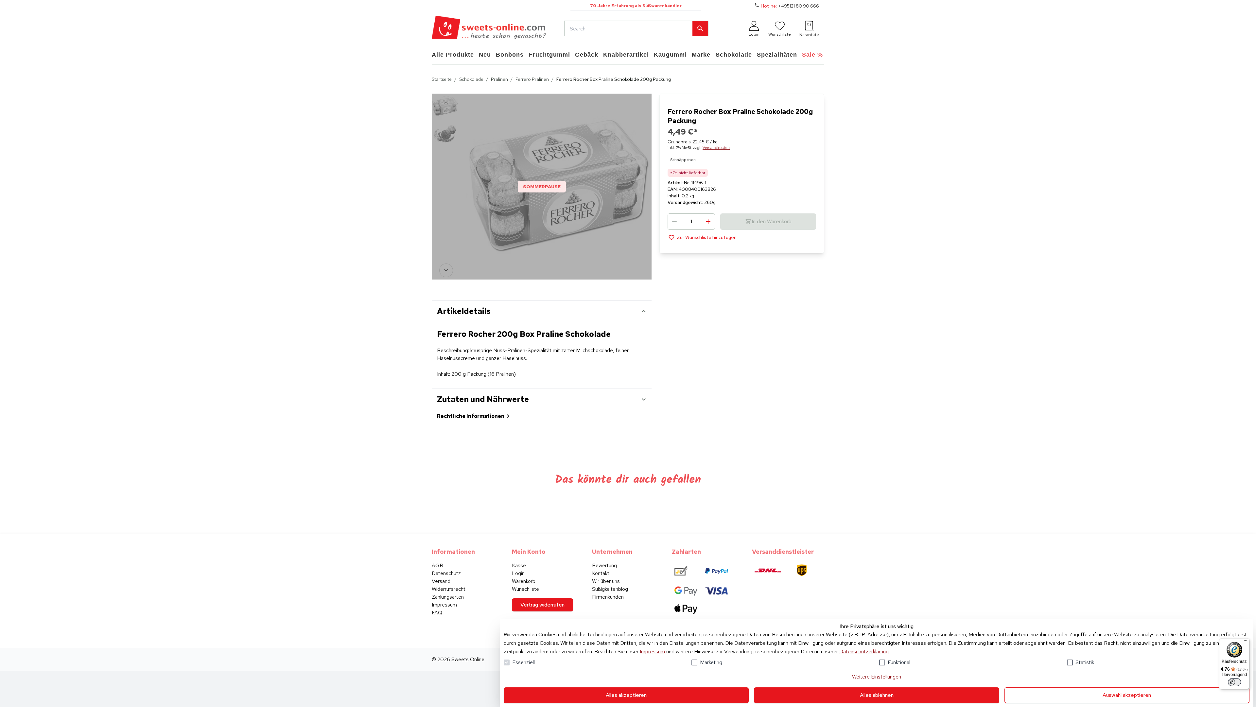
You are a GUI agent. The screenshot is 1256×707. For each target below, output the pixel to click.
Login (518, 573)
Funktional (899, 662)
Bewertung (604, 565)
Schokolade (471, 79)
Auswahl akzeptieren (1127, 695)
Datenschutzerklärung (864, 651)
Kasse (519, 565)
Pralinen (499, 79)
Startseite (442, 79)
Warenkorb (523, 581)
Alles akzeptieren (626, 695)
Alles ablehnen (877, 695)
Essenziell (523, 662)
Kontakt (600, 573)
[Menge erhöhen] (708, 221)
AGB (437, 565)
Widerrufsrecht (448, 589)
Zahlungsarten (448, 596)
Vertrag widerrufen (542, 604)
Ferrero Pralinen (532, 79)
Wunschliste (525, 589)
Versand (441, 581)
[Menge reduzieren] (674, 221)
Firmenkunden (608, 596)
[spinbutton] (691, 221)
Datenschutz (446, 573)
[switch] (1234, 682)
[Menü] (1245, 642)
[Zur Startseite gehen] (489, 28)
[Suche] (700, 28)
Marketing (711, 662)
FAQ (437, 612)
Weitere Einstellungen (876, 676)
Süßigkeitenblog (610, 589)
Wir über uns (606, 581)
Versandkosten (716, 147)
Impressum (652, 651)
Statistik (1084, 662)
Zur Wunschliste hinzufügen (707, 237)
